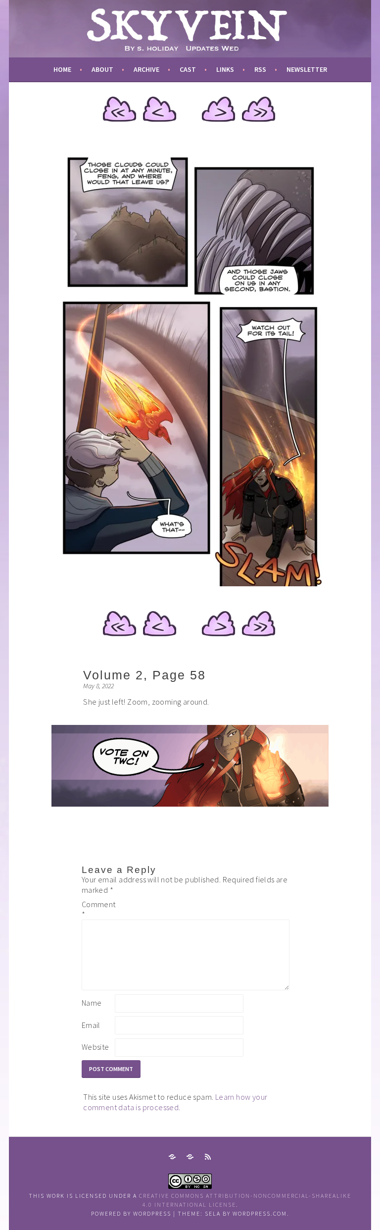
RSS (260, 69)
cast (188, 69)
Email (91, 1025)
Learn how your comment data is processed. (175, 1102)
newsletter (306, 69)
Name (92, 1003)
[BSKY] (190, 1157)
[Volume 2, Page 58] (190, 583)
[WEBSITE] (172, 1157)
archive (146, 69)
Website (95, 1047)
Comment (97, 909)
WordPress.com (260, 1213)
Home (62, 69)
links (225, 69)
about (102, 69)
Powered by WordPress (131, 1213)
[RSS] (208, 1157)
